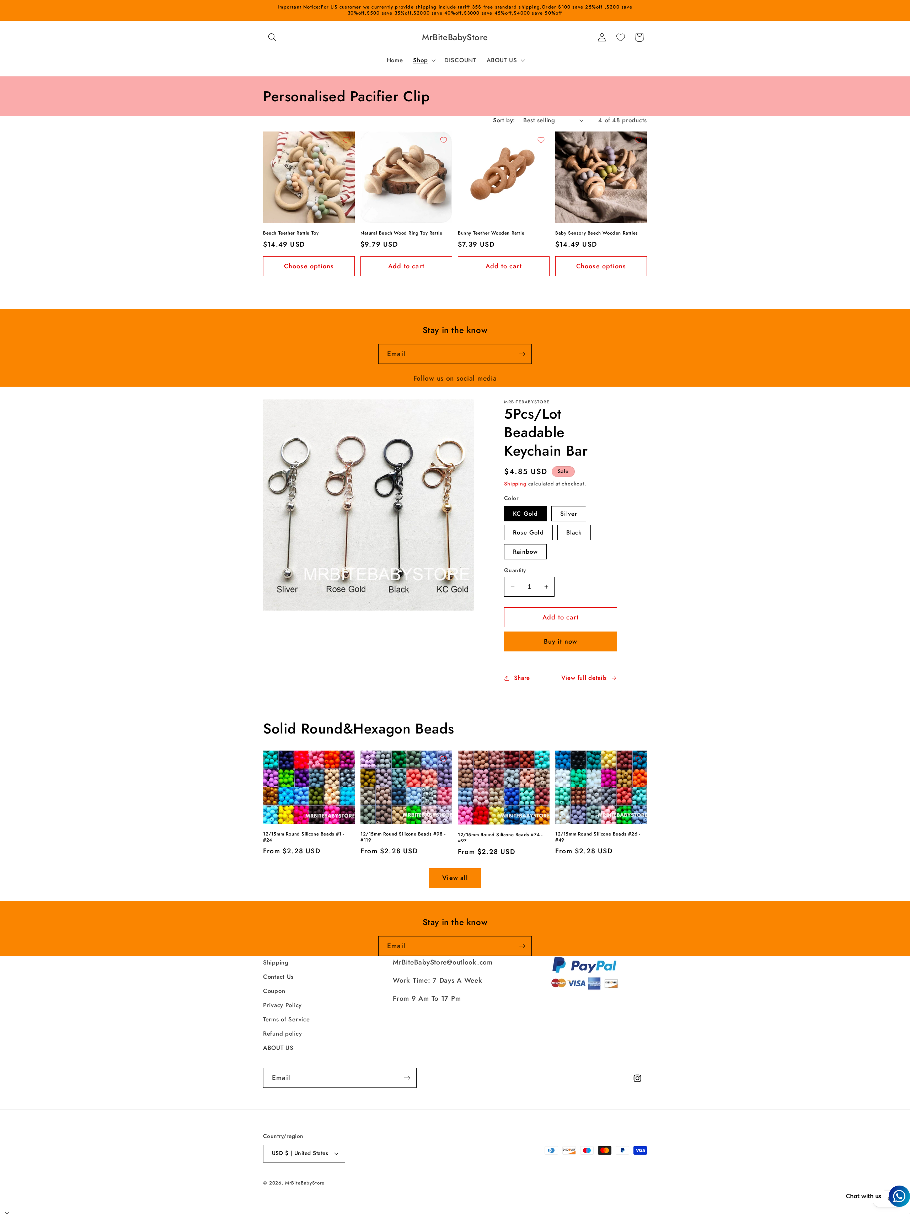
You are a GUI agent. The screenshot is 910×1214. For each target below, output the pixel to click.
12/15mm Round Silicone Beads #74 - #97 (500, 838)
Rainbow (525, 551)
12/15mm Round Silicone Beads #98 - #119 (402, 837)
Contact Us (278, 976)
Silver (568, 513)
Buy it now (561, 641)
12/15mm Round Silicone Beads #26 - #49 (597, 837)
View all (455, 877)
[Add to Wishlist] (346, 140)
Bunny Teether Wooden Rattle (491, 233)
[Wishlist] (620, 37)
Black (574, 532)
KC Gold (525, 513)
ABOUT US (278, 1047)
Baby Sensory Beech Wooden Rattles (596, 233)
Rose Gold (528, 532)
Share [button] (522, 677)
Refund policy (282, 1033)
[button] (272, 37)
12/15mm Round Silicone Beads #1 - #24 (303, 837)
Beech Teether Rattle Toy (290, 233)
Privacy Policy (282, 1005)
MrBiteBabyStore (305, 1183)
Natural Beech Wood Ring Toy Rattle (401, 233)
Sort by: (504, 120)
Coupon (274, 991)
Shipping (515, 483)
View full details (584, 677)
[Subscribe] (522, 354)
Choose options (309, 266)
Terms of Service (286, 1019)
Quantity (515, 570)
